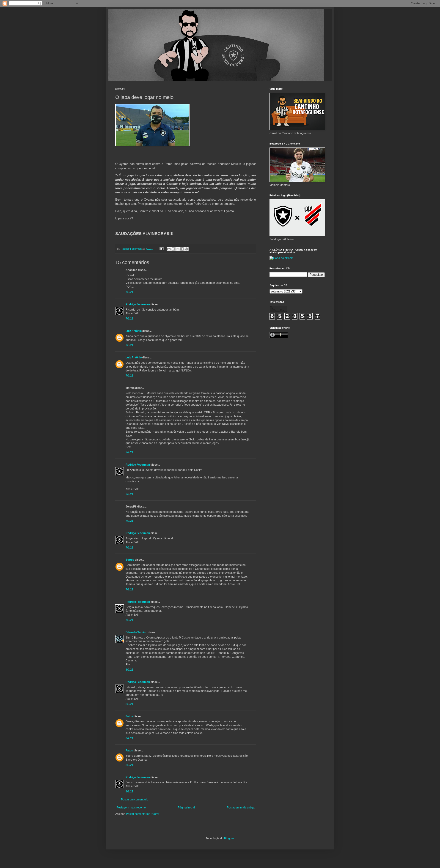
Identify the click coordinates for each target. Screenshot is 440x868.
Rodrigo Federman (138, 304)
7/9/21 (129, 292)
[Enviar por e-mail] (169, 249)
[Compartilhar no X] (177, 249)
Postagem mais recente (131, 807)
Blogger (229, 838)
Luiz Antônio (134, 331)
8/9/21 (129, 669)
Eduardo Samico (136, 632)
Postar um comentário (134, 799)
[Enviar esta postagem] (161, 248)
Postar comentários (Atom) (142, 814)
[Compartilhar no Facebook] (182, 249)
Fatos (129, 716)
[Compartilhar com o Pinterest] (186, 249)
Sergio (130, 559)
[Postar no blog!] (173, 249)
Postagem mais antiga (241, 807)
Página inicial (186, 807)
